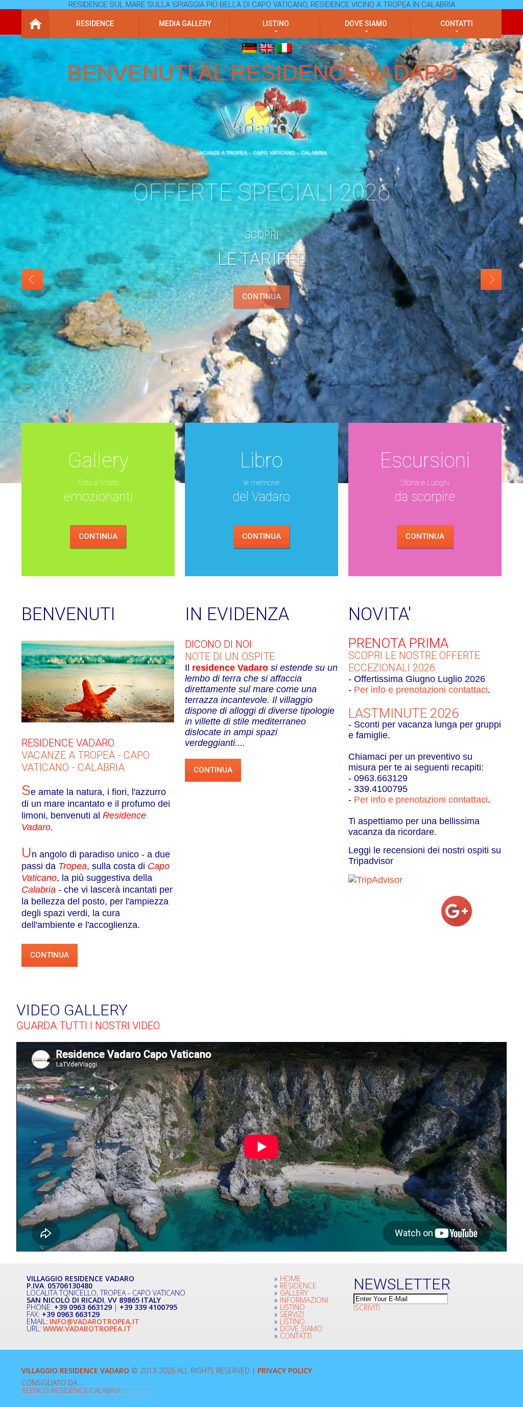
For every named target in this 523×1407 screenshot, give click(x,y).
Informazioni (304, 1300)
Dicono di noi (218, 644)
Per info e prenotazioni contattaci (421, 690)
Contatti (456, 23)
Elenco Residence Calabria (71, 1390)
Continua (261, 296)
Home (35, 23)
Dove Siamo (301, 1328)
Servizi (292, 1314)
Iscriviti (366, 1307)
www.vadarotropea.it (87, 1328)
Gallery (294, 1293)
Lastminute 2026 (403, 713)
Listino (276, 23)
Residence (95, 23)
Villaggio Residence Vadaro (75, 1370)
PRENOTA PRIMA (398, 643)
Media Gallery (185, 23)
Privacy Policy (284, 1370)
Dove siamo (366, 23)
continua (98, 536)
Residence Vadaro (67, 743)
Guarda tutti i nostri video (88, 1025)
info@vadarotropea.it (94, 1321)
